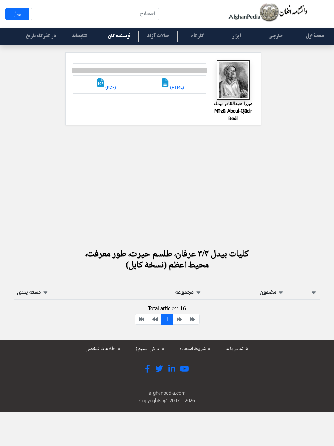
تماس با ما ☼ (237, 349)
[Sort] (314, 292)
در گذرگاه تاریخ (40, 36)
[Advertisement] (167, 186)
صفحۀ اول (315, 36)
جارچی (275, 36)
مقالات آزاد (158, 36)
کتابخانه (79, 36)
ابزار (236, 36)
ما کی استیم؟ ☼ (150, 349)
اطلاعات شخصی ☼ (103, 349)
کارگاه (197, 36)
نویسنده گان (119, 36)
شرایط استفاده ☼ (195, 349)
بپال (17, 13)
